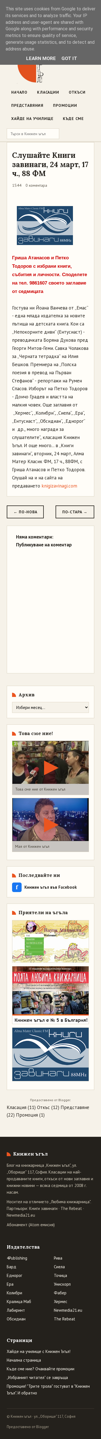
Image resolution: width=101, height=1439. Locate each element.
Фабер (60, 1292)
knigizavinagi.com (59, 486)
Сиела (59, 1266)
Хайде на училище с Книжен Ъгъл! (38, 1351)
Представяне (75, 1107)
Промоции (65, 105)
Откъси (77, 92)
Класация (16, 1107)
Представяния (27, 105)
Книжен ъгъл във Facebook (46, 887)
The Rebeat (71, 1208)
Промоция (27, 1115)
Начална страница (24, 1360)
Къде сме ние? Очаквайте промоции (40, 1368)
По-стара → (75, 511)
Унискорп (62, 1284)
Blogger (64, 1100)
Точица (60, 1275)
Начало (19, 92)
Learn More (41, 58)
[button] (50, 768)
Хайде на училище (32, 118)
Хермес (60, 1301)
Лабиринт (16, 1310)
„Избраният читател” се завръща (37, 1377)
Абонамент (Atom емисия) (31, 1224)
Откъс (43, 1107)
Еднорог (14, 1275)
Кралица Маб (19, 1301)
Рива (58, 1258)
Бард (11, 1266)
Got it (69, 58)
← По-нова (25, 511)
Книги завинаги (43, 1208)
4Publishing (17, 1258)
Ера (10, 1284)
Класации (48, 92)
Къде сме (73, 118)
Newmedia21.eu (21, 1215)
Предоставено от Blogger (28, 1426)
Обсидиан (16, 1319)
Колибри (14, 1292)
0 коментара (36, 185)
